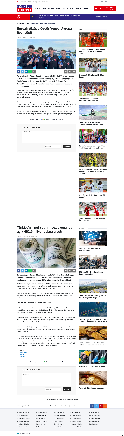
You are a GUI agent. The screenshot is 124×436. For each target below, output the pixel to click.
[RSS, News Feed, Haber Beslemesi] (105, 406)
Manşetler (23, 1)
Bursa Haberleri (23, 415)
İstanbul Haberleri (41, 412)
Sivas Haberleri (40, 418)
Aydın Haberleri (76, 418)
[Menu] (96, 8)
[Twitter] (22, 71)
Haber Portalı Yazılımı (25, 433)
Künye (51, 406)
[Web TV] (102, 1)
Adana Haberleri (76, 415)
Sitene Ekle (45, 1)
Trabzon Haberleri (24, 424)
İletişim (57, 406)
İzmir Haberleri (76, 412)
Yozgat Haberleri (59, 418)
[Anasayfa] (18, 1)
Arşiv (39, 1)
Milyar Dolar (23, 352)
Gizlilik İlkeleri (65, 406)
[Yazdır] (34, 71)
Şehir (58, 8)
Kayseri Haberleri (94, 415)
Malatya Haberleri (77, 427)
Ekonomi (65, 8)
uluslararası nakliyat (72, 399)
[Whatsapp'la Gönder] (30, 71)
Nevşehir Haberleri (41, 421)
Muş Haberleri (58, 427)
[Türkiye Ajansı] (24, 8)
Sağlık (78, 8)
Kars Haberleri (93, 424)
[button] (65, 71)
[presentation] (23, 17)
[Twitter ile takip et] (96, 406)
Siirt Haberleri (40, 427)
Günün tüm (101, 17)
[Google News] (45, 119)
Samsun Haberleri (94, 421)
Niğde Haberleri (58, 421)
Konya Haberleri (94, 412)
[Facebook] (18, 71)
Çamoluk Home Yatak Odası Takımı (56, 399)
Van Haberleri (23, 427)
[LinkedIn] (26, 71)
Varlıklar (22, 356)
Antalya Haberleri (41, 415)
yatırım (22, 354)
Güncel (38, 8)
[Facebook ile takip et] (92, 406)
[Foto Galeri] (106, 1)
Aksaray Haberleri (24, 421)
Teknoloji (86, 8)
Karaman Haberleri (94, 418)
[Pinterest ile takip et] (101, 406)
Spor (44, 8)
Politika (51, 8)
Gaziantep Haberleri (24, 418)
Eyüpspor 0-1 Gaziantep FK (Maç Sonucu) (51, 17)
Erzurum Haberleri (77, 424)
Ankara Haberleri (59, 412)
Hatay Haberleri (40, 424)
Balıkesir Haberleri (59, 424)
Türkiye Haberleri (24, 412)
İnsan (72, 8)
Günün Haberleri (32, 1)
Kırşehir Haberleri (77, 421)
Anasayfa (21, 23)
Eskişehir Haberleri (59, 415)
